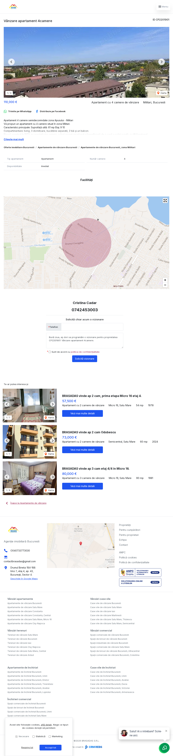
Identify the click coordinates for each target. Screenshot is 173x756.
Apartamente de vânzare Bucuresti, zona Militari (108, 147)
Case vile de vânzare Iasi (102, 611)
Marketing (57, 736)
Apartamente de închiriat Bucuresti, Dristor (28, 680)
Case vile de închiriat (103, 667)
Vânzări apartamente (20, 598)
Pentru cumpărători (129, 529)
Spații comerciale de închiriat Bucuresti (26, 703)
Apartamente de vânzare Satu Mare (24, 607)
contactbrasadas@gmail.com (20, 561)
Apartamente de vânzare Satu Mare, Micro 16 (29, 619)
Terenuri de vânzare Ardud (20, 655)
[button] (11, 62)
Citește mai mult (14, 139)
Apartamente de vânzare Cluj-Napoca (26, 623)
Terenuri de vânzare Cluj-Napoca (23, 647)
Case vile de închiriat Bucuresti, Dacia (108, 684)
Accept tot (50, 747)
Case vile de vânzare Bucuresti (105, 603)
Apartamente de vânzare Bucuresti (57, 147)
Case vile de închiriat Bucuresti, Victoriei (110, 688)
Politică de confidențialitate (134, 562)
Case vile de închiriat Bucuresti (105, 672)
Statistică (40, 736)
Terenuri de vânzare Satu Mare (22, 635)
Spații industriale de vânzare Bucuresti (109, 643)
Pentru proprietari (129, 534)
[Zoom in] (165, 280)
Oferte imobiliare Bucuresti (19, 147)
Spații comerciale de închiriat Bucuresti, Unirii (29, 711)
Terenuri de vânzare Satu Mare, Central (26, 651)
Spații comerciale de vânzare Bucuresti (109, 635)
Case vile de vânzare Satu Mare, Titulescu (111, 619)
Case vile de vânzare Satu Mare (106, 607)
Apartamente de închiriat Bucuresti (24, 672)
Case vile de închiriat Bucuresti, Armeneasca (112, 692)
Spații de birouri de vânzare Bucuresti (108, 639)
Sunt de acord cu (76, 351)
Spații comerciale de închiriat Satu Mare (26, 715)
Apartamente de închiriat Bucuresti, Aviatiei (28, 688)
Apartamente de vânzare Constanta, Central (29, 615)
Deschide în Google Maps (24, 578)
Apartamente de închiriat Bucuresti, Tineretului (30, 684)
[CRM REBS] (93, 747)
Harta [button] (163, 93)
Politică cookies (128, 557)
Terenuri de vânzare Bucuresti (22, 639)
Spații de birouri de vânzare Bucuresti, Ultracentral (115, 651)
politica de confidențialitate (85, 351)
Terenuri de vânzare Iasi (19, 643)
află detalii (46, 724)
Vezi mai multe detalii (82, 413)
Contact (123, 544)
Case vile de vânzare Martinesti (105, 615)
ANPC (122, 552)
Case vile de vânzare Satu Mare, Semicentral (112, 623)
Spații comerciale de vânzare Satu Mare (110, 647)
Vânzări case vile (100, 598)
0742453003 (85, 309)
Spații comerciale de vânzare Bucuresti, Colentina (114, 655)
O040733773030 (20, 550)
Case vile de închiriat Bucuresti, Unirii (108, 676)
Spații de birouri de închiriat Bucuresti (25, 707)
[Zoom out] (165, 284)
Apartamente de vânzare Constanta (25, 611)
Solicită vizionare (84, 358)
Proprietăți (125, 525)
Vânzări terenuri (17, 630)
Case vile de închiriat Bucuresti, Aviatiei (109, 680)
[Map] (86, 242)
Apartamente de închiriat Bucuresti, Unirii (27, 676)
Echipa (123, 539)
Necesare (24, 736)
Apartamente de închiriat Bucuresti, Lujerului (29, 692)
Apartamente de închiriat (22, 667)
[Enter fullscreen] (165, 200)
